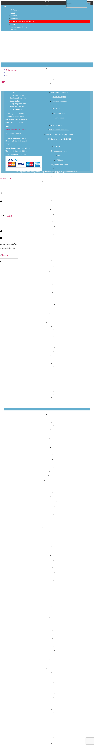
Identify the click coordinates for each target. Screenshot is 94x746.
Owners (57, 222)
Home (50, 414)
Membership (59, 118)
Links (57, 518)
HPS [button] (50, 419)
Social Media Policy (16, 109)
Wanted (57, 340)
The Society (57, 83)
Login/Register (16, 18)
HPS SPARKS (59, 214)
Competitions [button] (50, 256)
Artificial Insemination (59, 210)
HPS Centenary (57, 125)
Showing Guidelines (59, 280)
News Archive (57, 373)
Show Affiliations (59, 285)
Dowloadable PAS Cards (59, 313)
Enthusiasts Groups (59, 176)
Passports (59, 226)
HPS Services (57, 387)
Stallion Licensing (59, 205)
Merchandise (57, 398)
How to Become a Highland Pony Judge (59, 297)
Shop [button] (50, 377)
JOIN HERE (14, 30)
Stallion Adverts (57, 238)
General (57, 146)
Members (57, 109)
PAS (57, 304)
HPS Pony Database (59, 101)
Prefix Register (59, 252)
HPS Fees (59, 160)
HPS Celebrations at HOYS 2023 (59, 139)
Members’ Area (59, 113)
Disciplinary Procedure (18, 104)
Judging (57, 292)
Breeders (57, 191)
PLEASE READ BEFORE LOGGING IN (22, 21)
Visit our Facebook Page (19, 27)
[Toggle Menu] (5, 6)
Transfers (59, 231)
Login (9, 215)
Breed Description (59, 97)
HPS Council (59, 88)
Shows (57, 267)
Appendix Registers (59, 200)
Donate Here (15, 24)
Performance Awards (59, 309)
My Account (14, 10)
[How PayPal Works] (24, 168)
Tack (57, 347)
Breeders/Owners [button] (50, 181)
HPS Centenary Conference (59, 130)
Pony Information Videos (59, 164)
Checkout (14, 16)
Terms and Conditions (17, 106)
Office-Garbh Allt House (59, 92)
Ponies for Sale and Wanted (57, 333)
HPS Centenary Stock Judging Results (59, 134)
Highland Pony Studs (59, 243)
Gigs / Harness (57, 355)
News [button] (50, 359)
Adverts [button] (50, 322)
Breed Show (59, 276)
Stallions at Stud (59, 247)
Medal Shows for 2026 (59, 271)
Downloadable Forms (59, 151)
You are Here (12, 70)
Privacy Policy (14, 101)
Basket (13, 13)
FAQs (59, 155)
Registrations (59, 196)
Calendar (50, 318)
